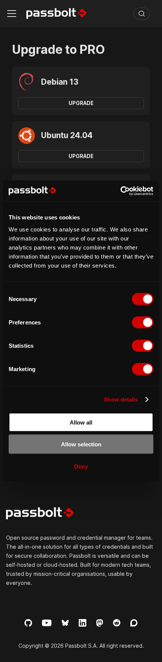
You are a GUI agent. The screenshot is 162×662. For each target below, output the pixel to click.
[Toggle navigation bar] (11, 13)
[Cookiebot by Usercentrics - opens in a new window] (120, 191)
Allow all (81, 422)
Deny (81, 466)
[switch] (142, 322)
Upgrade (81, 103)
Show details (121, 399)
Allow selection (81, 444)
